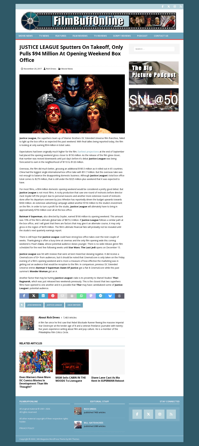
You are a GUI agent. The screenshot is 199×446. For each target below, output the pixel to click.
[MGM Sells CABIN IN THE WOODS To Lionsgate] (72, 361)
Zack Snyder (74, 305)
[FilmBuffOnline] (99, 30)
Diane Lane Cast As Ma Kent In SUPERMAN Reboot (107, 379)
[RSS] (180, 6)
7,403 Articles (70, 317)
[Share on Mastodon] (91, 296)
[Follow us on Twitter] (168, 6)
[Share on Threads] (119, 296)
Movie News (26, 35)
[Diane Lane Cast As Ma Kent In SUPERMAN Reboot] (108, 361)
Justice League (54, 305)
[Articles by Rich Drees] (78, 413)
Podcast (142, 35)
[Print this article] (72, 296)
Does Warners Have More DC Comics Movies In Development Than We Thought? (35, 381)
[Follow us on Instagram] (174, 6)
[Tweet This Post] (33, 296)
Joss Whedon (34, 305)
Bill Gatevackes (93, 422)
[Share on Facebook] (24, 296)
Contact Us (161, 35)
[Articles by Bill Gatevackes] (78, 426)
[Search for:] (154, 49)
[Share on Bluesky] (110, 296)
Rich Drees (51, 68)
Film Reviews (80, 35)
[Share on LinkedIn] (43, 296)
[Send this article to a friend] (62, 296)
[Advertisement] (154, 134)
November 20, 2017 (33, 68)
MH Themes (74, 439)
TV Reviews (100, 35)
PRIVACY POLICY (26, 428)
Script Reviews (122, 35)
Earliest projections (88, 151)
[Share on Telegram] (100, 296)
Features (60, 35)
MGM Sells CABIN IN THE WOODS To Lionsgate (71, 379)
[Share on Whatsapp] (81, 296)
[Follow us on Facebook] (162, 6)
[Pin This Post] (53, 296)
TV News (44, 35)
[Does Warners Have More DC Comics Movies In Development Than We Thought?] (36, 361)
